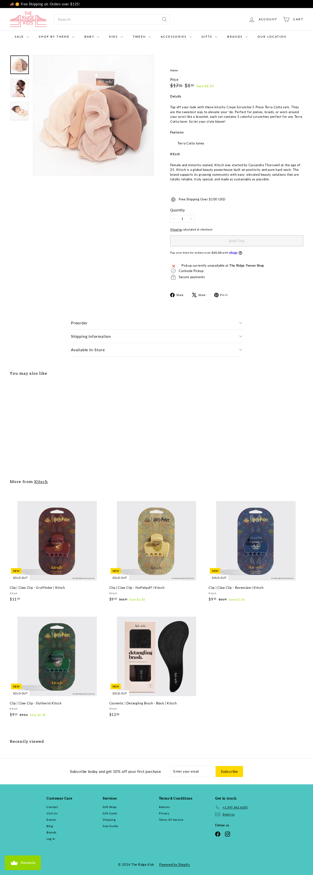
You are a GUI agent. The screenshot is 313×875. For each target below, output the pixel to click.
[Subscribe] (215, 466)
